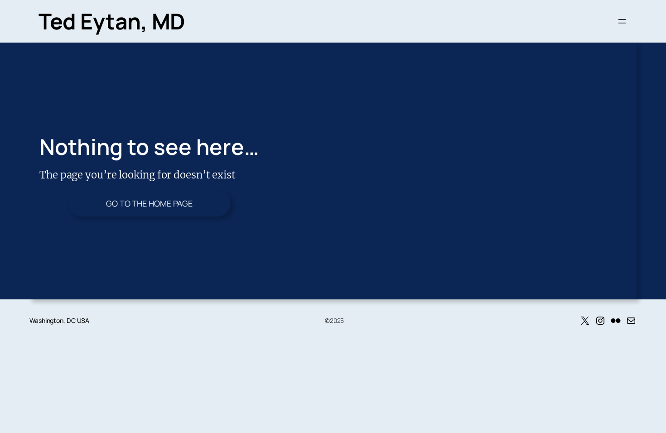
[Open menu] (622, 21)
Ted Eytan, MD (112, 21)
